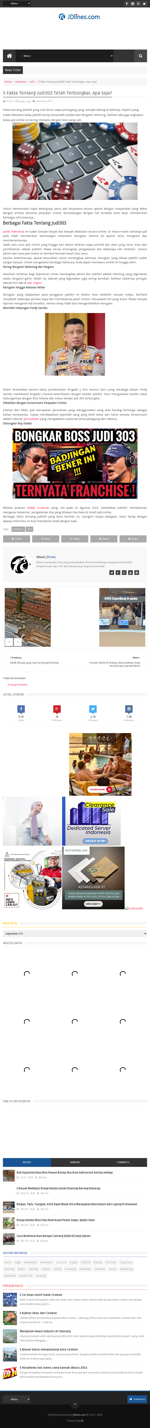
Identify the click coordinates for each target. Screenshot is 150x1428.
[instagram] (132, 3)
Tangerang (126, 1262)
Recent (27, 1162)
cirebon (46, 1268)
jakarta (58, 1268)
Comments (123, 1162)
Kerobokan (46, 1262)
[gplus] (138, 3)
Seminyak (111, 1262)
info (32, 81)
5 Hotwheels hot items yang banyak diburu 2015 (53, 1367)
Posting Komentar (18, 684)
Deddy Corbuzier (38, 508)
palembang (126, 1268)
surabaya (41, 1275)
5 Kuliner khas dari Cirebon (38, 1313)
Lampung (61, 1262)
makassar (100, 1268)
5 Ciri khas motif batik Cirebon (41, 1295)
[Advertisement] (75, 35)
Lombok (85, 1262)
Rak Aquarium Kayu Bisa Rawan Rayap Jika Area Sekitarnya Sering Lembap (65, 1172)
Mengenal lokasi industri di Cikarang (45, 1331)
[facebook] (126, 3)
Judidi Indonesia (13, 231)
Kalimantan (30, 1262)
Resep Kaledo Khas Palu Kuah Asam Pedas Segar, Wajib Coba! (56, 1220)
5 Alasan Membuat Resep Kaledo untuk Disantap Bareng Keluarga (58, 1188)
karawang (70, 1268)
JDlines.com (79, 1414)
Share (47, 538)
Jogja (18, 1262)
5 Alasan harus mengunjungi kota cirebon (49, 1349)
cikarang (33, 1268)
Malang (98, 1262)
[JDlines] (111, 572)
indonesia (20, 81)
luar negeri (34, 283)
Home (8, 81)
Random (75, 1162)
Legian (74, 1262)
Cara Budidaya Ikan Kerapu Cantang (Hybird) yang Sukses (53, 1236)
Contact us (139, 1399)
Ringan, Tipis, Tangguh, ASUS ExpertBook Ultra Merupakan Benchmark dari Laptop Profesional (77, 1204)
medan (113, 1268)
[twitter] (144, 3)
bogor (21, 1268)
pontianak (9, 1275)
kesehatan (85, 1268)
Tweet (18, 538)
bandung (9, 1268)
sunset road (25, 1275)
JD (82, 1420)
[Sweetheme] (124, 572)
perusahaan (31, 419)
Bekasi (8, 1262)
